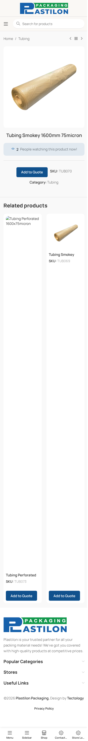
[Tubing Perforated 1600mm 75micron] (22, 393)
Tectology (75, 698)
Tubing (24, 38)
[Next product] (81, 39)
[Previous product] (70, 39)
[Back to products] (76, 39)
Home (8, 38)
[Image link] (35, 624)
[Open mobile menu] (6, 24)
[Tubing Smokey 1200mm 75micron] (65, 233)
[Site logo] (44, 7)
